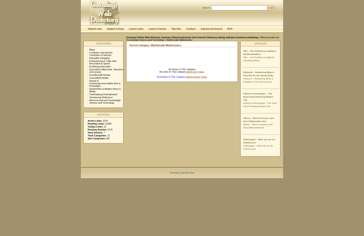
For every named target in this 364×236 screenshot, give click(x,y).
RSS (230, 28)
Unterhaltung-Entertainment (103, 94)
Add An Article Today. (196, 77)
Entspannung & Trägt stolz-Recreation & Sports (103, 62)
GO (271, 7)
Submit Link (95, 28)
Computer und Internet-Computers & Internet (101, 53)
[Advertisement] (175, 61)
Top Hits (176, 28)
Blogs (92, 49)
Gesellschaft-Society (100, 75)
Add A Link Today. (195, 72)
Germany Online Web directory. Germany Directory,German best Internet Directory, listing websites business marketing (192, 37)
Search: (206, 7)
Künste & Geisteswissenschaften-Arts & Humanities (104, 83)
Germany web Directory (182, 172)
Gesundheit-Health (98, 78)
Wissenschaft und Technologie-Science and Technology (105, 101)
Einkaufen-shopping (99, 58)
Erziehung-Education (100, 66)
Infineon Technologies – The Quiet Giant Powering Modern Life (258, 96)
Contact (191, 28)
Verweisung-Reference (101, 97)
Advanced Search (211, 28)
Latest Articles (157, 28)
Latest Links (136, 28)
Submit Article (115, 28)
